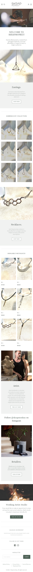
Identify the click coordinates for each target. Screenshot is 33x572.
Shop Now (16, 101)
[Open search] (4, 4)
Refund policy (6, 564)
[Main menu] (2, 4)
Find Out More (16, 407)
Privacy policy (16, 564)
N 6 (18, 343)
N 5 (2, 343)
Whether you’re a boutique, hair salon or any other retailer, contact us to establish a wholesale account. (16, 468)
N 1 (2, 282)
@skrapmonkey (18, 417)
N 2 (18, 282)
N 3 (2, 313)
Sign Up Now (16, 474)
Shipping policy (17, 566)
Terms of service (26, 564)
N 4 (18, 313)
